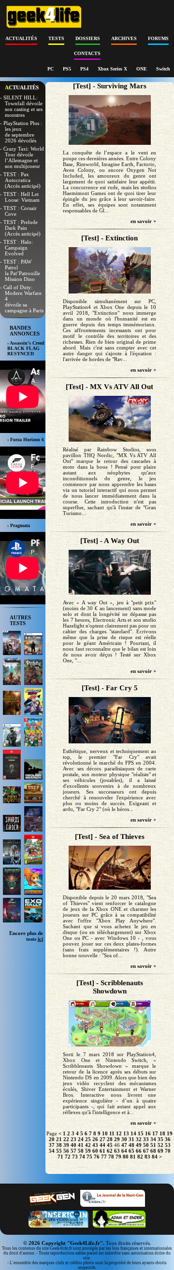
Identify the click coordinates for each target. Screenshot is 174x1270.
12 (119, 1133)
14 (133, 1133)
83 (147, 1156)
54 (52, 1151)
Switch (163, 68)
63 (117, 1151)
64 (124, 1151)
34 (153, 1139)
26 (95, 1139)
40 (73, 1145)
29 (117, 1139)
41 (81, 1145)
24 (81, 1139)
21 (59, 1139)
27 (102, 1139)
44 (102, 1145)
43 (95, 1145)
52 (160, 1145)
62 (110, 1151)
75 (89, 1156)
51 (153, 1145)
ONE (142, 68)
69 (160, 1151)
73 (75, 1156)
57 (73, 1151)
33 (146, 1139)
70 (168, 1151)
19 (170, 1133)
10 (105, 1133)
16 (148, 1133)
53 (168, 1145)
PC (51, 68)
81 (133, 1156)
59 (88, 1151)
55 (59, 1151)
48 (131, 1145)
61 (102, 1151)
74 (82, 1156)
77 (104, 1156)
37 (52, 1145)
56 (66, 1151)
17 (155, 1133)
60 (95, 1151)
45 (110, 1145)
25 (88, 1139)
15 (141, 1133)
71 (60, 1156)
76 (97, 1156)
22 (66, 1139)
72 (68, 1156)
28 (110, 1139)
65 (131, 1151)
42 (88, 1145)
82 (140, 1156)
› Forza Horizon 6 (25, 439)
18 (162, 1133)
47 (124, 1145)
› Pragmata (18, 525)
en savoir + (143, 221)
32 (139, 1139)
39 (66, 1145)
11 (112, 1133)
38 (59, 1145)
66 (139, 1151)
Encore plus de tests (26, 936)
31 (131, 1139)
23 (73, 1139)
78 (111, 1156)
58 (81, 1151)
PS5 (67, 68)
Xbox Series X (113, 68)
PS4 (85, 68)
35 (160, 1139)
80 (126, 1156)
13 (126, 1133)
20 (52, 1139)
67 (146, 1151)
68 (153, 1151)
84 (155, 1156)
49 (139, 1145)
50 (146, 1145)
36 (168, 1139)
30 (124, 1139)
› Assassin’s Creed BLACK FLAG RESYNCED (25, 348)
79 (118, 1156)
